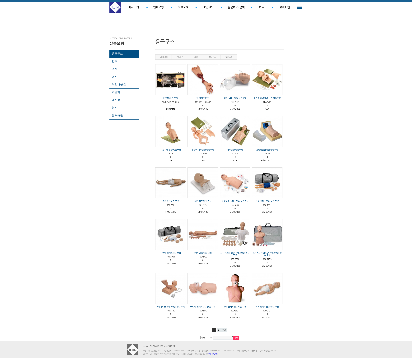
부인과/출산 (119, 84)
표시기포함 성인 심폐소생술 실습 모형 (234, 254)
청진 (114, 107)
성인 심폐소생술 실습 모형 (235, 306)
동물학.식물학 (236, 7)
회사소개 (133, 7)
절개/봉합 (118, 115)
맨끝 (224, 330)
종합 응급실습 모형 (170, 201)
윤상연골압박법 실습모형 (267, 149)
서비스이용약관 (170, 346)
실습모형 (183, 7)
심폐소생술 (163, 57)
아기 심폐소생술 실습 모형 (267, 306)
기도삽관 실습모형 (235, 149)
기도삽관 (180, 57)
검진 (114, 76)
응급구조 (117, 53)
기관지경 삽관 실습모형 (170, 149)
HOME (145, 346)
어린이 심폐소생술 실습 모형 (202, 306)
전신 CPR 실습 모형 (203, 253)
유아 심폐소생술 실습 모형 (267, 201)
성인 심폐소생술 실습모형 (235, 98)
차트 (261, 7)
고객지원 (284, 7)
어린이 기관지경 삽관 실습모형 (267, 98)
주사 (114, 69)
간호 (114, 61)
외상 (196, 57)
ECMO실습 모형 (170, 98)
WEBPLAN (213, 354)
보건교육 (208, 7)
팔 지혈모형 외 (202, 98)
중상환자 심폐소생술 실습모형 (235, 201)
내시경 (116, 100)
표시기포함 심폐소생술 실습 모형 (170, 306)
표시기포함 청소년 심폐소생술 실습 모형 (267, 254)
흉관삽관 (228, 57)
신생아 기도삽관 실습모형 (203, 149)
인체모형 (158, 7)
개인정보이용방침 (156, 346)
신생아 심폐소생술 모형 (170, 253)
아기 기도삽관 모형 (202, 201)
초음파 (116, 92)
